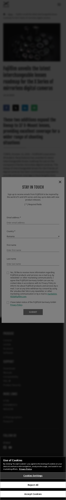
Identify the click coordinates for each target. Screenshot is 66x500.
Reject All (33, 484)
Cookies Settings (32, 475)
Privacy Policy (25, 469)
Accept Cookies (33, 494)
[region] (33, 478)
